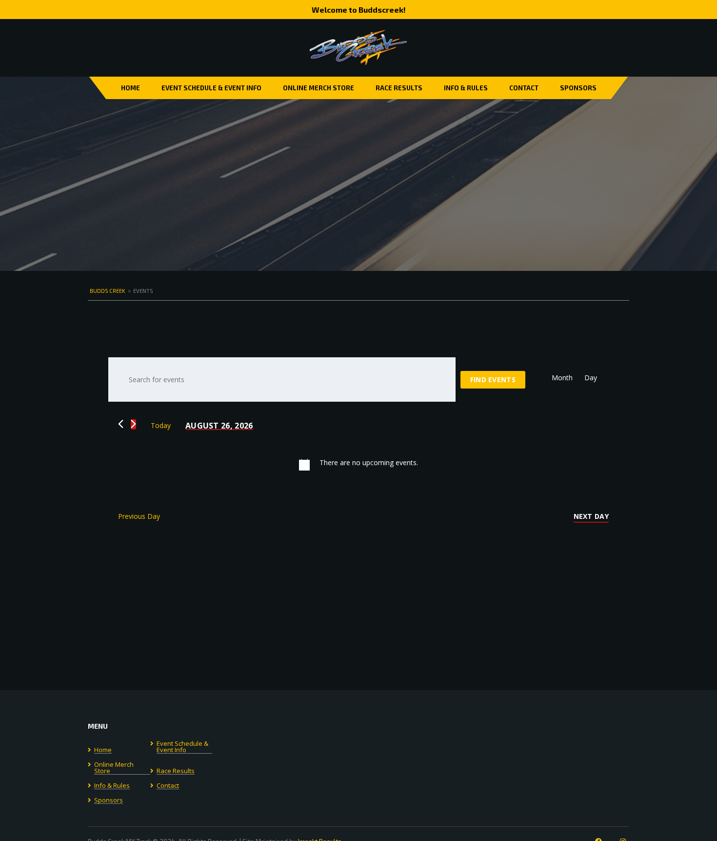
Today (161, 425)
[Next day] (133, 424)
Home (130, 88)
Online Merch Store (318, 88)
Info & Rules (466, 88)
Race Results (399, 88)
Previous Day (139, 516)
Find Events (493, 379)
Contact (523, 88)
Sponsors (578, 88)
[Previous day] (120, 424)
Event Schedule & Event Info (211, 88)
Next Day (591, 516)
